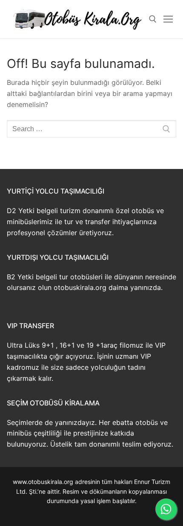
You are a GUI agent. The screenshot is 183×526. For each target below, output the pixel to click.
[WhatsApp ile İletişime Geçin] (166, 509)
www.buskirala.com (92, 510)
